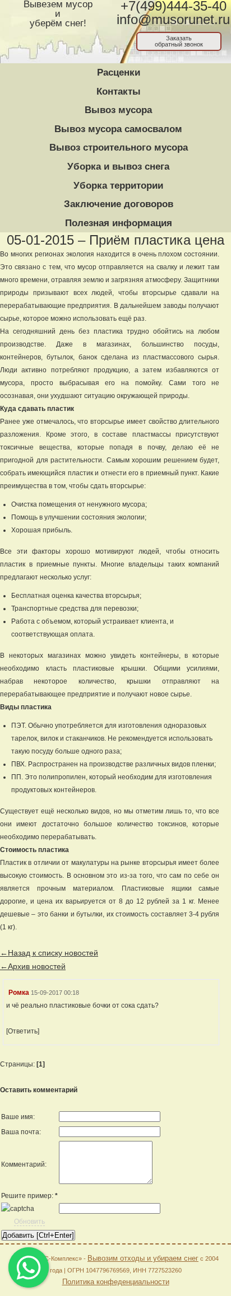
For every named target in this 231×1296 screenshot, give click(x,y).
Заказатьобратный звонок (179, 41)
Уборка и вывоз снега (118, 166)
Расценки (118, 72)
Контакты (118, 91)
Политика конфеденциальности (115, 1282)
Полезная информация (118, 223)
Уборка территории (118, 185)
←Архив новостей (33, 966)
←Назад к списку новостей (49, 952)
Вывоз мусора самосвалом (118, 129)
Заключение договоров (118, 204)
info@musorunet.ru (173, 19)
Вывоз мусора (118, 110)
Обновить (29, 1221)
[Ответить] (22, 1031)
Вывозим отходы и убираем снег (142, 1258)
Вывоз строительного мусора (118, 147)
